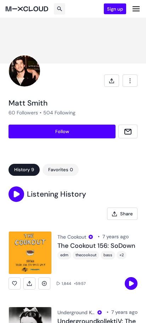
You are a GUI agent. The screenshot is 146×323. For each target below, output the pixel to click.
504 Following (59, 112)
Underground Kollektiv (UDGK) (76, 312)
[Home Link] (27, 8)
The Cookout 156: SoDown (96, 246)
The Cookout (71, 237)
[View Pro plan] (90, 237)
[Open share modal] (111, 80)
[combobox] (130, 80)
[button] (16, 194)
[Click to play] (131, 283)
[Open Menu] (136, 9)
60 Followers (23, 112)
